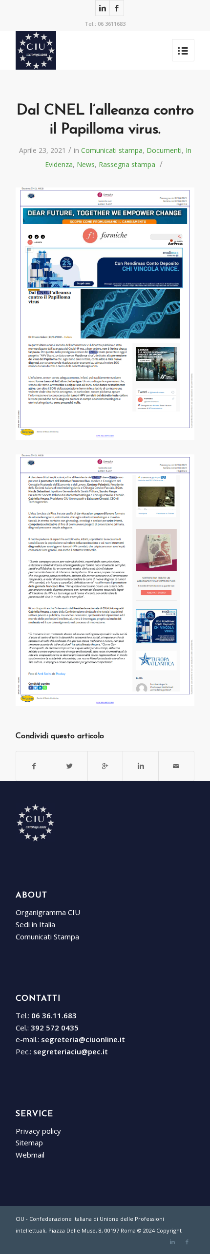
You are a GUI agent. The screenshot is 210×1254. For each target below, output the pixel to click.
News (86, 164)
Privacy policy (38, 1131)
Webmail (30, 1155)
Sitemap (29, 1142)
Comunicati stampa (112, 150)
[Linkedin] (102, 8)
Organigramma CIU (48, 912)
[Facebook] (117, 8)
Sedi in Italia (35, 924)
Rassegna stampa (127, 164)
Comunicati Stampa (47, 936)
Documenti (164, 150)
